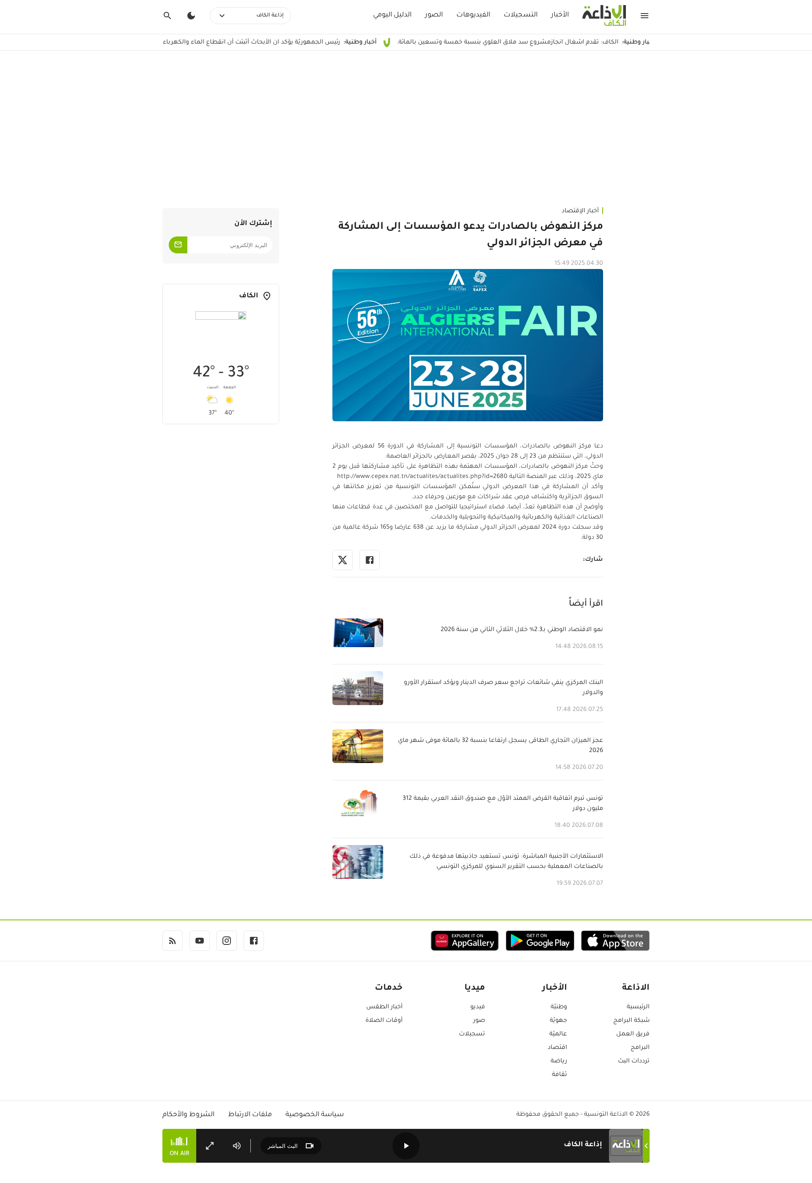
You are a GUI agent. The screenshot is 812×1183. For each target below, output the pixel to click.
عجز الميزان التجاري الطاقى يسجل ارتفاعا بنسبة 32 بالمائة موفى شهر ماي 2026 (500, 746)
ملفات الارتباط (250, 1115)
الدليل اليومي (392, 15)
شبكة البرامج (631, 1021)
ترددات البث (634, 1061)
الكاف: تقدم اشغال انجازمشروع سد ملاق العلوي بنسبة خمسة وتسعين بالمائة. (552, 42)
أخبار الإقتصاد (580, 211)
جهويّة (558, 1021)
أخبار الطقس (384, 1007)
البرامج (640, 1048)
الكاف (248, 296)
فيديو (477, 1007)
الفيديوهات (473, 15)
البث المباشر (283, 1146)
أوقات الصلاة (384, 1021)
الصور (434, 15)
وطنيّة (559, 1007)
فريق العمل (633, 1034)
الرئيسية (638, 1007)
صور (479, 1021)
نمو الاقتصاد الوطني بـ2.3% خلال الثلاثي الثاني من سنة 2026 (522, 630)
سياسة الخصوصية (314, 1115)
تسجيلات (472, 1034)
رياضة (559, 1061)
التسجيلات (521, 15)
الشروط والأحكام (188, 1115)
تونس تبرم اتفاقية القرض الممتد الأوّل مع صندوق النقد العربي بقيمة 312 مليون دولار (503, 804)
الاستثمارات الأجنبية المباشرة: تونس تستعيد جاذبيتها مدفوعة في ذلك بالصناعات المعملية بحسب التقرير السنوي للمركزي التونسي (506, 862)
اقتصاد (557, 1048)
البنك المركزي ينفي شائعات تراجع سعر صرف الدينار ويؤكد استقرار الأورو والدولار (503, 688)
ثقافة (559, 1075)
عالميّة (558, 1034)
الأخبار (560, 15)
